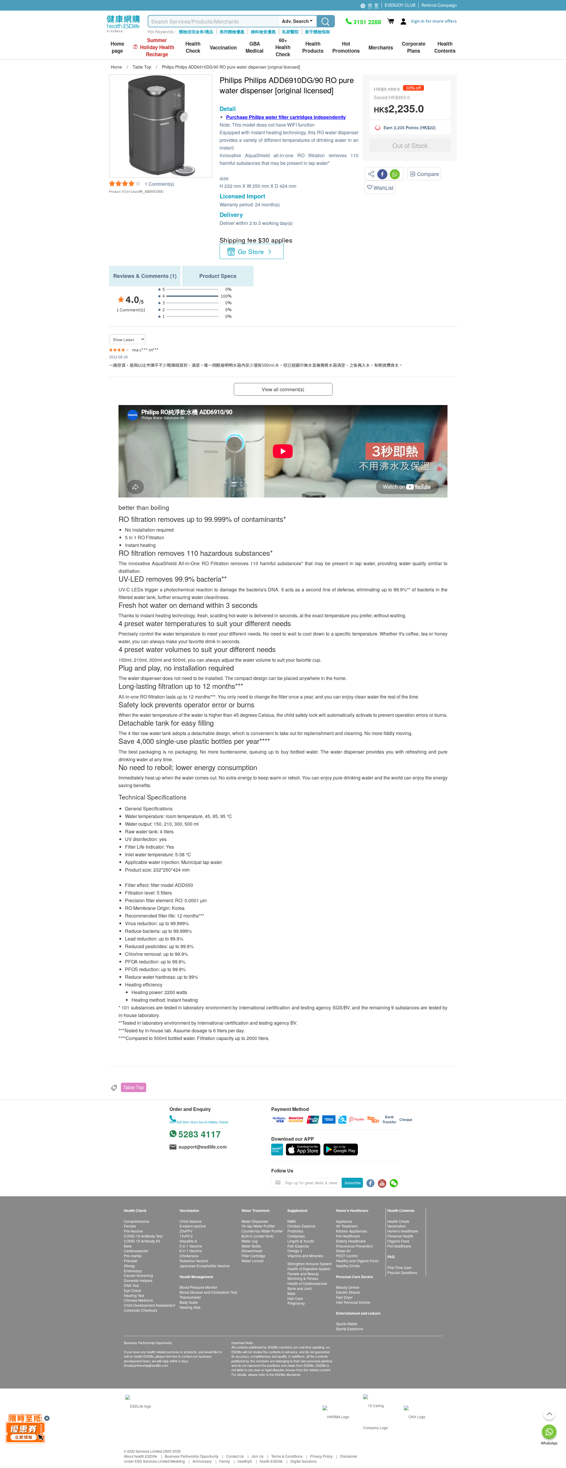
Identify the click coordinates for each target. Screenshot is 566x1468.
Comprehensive (136, 1221)
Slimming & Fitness (302, 1278)
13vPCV (186, 1235)
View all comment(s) (283, 389)
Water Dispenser (254, 1221)
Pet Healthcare (348, 1235)
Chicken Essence (301, 1225)
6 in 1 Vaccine (191, 1250)
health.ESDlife (271, 1461)
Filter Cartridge (253, 1255)
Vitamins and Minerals (305, 1255)
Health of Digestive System (308, 1268)
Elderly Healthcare (351, 1240)
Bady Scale (189, 1302)
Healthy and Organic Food (357, 1260)
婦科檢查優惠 (263, 31)
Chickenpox (189, 1255)
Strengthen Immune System (309, 1263)
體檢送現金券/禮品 (196, 31)
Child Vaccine (191, 1221)
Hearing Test (134, 1295)
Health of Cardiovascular (307, 1283)
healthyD (245, 1461)
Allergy (129, 1265)
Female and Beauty (303, 1273)
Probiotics (295, 1230)
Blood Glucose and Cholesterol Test (208, 1292)
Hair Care (295, 1298)
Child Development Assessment (149, 1305)
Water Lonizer (252, 1260)
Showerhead (251, 1250)
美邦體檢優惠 (232, 31)
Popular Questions (402, 1272)
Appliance (344, 1221)
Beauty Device (347, 1287)
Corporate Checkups (140, 1310)
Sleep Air (343, 1250)
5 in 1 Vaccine (191, 1245)
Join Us (257, 1456)
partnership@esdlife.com (150, 1365)
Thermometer (190, 1297)
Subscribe (353, 1182)
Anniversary (202, 1461)
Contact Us (235, 1456)
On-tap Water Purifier (258, 1225)
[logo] (123, 32)
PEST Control (347, 1255)
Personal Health (400, 1235)
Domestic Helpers (138, 1280)
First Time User (399, 1267)
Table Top (133, 1087)
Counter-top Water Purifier (262, 1230)
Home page (117, 47)
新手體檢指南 (317, 31)
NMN (291, 1221)
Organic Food (398, 1240)
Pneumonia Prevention (354, 1245)
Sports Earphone (349, 1328)
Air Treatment (346, 1225)
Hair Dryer (344, 1297)
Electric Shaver (348, 1292)
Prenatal (130, 1260)
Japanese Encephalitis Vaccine (205, 1265)
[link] (138, 1405)
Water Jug (249, 1240)
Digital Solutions (303, 1461)
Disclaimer (348, 1456)
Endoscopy (133, 1270)
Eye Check (132, 1290)
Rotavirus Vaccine (194, 1260)
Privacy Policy (321, 1456)
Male (128, 1245)
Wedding (177, 1461)
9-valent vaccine (193, 1225)
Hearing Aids (190, 1307)
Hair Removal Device (353, 1302)
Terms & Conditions (286, 1456)
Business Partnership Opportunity (191, 1456)
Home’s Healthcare (402, 1230)
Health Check (398, 1221)
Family (224, 1461)
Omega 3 (294, 1250)
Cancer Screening (138, 1275)
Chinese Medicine (138, 1300)
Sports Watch (346, 1323)
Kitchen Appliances (351, 1230)
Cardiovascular (136, 1250)
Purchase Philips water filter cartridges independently (286, 117)
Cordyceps (296, 1235)
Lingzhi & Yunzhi (300, 1240)
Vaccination (396, 1225)
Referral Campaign (439, 5)
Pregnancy (296, 1303)
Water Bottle (251, 1245)
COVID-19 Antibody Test (143, 1235)
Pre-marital (133, 1255)
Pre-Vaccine (133, 1230)
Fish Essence (298, 1245)
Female (130, 1225)
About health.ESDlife (140, 1456)
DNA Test (131, 1285)
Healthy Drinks (348, 1265)
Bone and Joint (299, 1288)
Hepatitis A (188, 1240)
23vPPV (186, 1230)
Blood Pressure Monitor (198, 1287)
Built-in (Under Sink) (257, 1235)
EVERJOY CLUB (400, 5)
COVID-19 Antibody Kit (142, 1240)
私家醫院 (290, 31)
